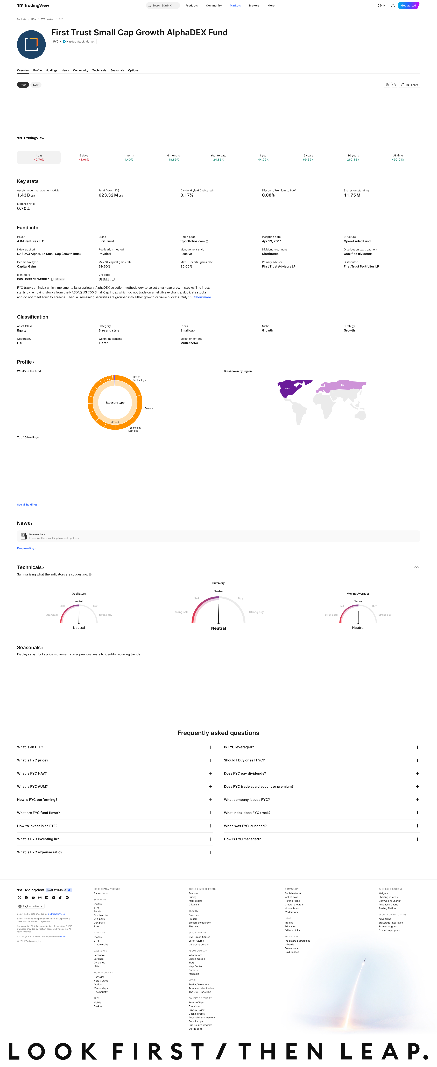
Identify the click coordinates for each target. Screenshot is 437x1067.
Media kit (194, 973)
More (271, 5)
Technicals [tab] (99, 70)
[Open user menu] (393, 5)
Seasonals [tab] (117, 70)
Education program (389, 930)
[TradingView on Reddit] (67, 897)
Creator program (294, 904)
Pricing (192, 897)
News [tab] (65, 70)
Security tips (196, 1021)
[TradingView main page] (33, 5)
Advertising (385, 918)
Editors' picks (292, 930)
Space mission (197, 958)
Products (192, 5)
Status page (195, 1028)
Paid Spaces (292, 951)
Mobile (97, 1002)
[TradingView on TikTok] (60, 897)
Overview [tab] (23, 70)
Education (290, 926)
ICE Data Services (56, 914)
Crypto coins (101, 915)
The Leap (194, 926)
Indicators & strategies (297, 940)
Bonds (97, 911)
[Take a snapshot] (387, 85)
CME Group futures (199, 936)
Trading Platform (388, 908)
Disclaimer (194, 1006)
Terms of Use (196, 1002)
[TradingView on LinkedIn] (46, 897)
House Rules (292, 908)
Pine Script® (101, 991)
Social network (293, 893)
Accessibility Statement (202, 1017)
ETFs (96, 907)
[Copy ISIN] (52, 279)
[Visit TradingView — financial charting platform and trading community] (31, 138)
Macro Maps (101, 988)
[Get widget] (394, 85)
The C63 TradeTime (200, 991)
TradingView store (199, 984)
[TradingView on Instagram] (40, 897)
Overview (194, 915)
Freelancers (291, 948)
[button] (200, 5)
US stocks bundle (198, 944)
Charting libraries (388, 897)
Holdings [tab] (52, 70)
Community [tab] (80, 70)
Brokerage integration (391, 922)
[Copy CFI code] (113, 279)
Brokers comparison (200, 922)
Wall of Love (291, 897)
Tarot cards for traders (201, 988)
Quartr (63, 936)
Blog (191, 962)
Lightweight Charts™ (390, 900)
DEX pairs (99, 922)
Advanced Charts (388, 904)
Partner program (388, 926)
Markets (235, 5)
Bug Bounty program (200, 1024)
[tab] (23, 85)
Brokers (254, 5)
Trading (289, 922)
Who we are (195, 955)
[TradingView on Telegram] (53, 897)
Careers (193, 970)
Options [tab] (133, 70)
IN (384, 5)
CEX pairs (99, 918)
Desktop (98, 1006)
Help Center (195, 966)
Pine (96, 926)
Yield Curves (101, 980)
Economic (99, 955)
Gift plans (194, 904)
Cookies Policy (197, 1013)
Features (193, 893)
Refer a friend (292, 900)
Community (214, 5)
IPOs (96, 966)
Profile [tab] (37, 70)
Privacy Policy (197, 1009)
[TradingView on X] (19, 897)
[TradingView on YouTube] (33, 897)
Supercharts (101, 893)
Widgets (383, 893)
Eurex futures (196, 940)
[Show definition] (62, 190)
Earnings (98, 958)
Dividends (99, 962)
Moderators (291, 912)
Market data (195, 900)
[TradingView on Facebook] (26, 897)
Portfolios (99, 976)
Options (98, 984)
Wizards (289, 944)
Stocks (98, 903)
